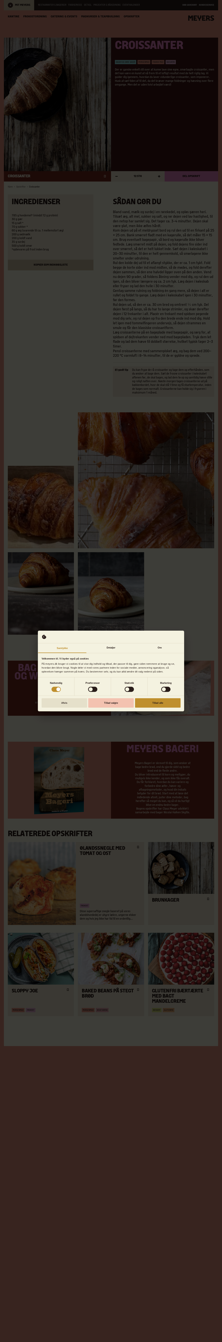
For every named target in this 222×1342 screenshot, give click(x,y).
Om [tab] (160, 647)
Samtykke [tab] (62, 648)
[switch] (92, 689)
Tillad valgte (111, 702)
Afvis (64, 702)
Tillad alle (157, 702)
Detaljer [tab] (111, 647)
